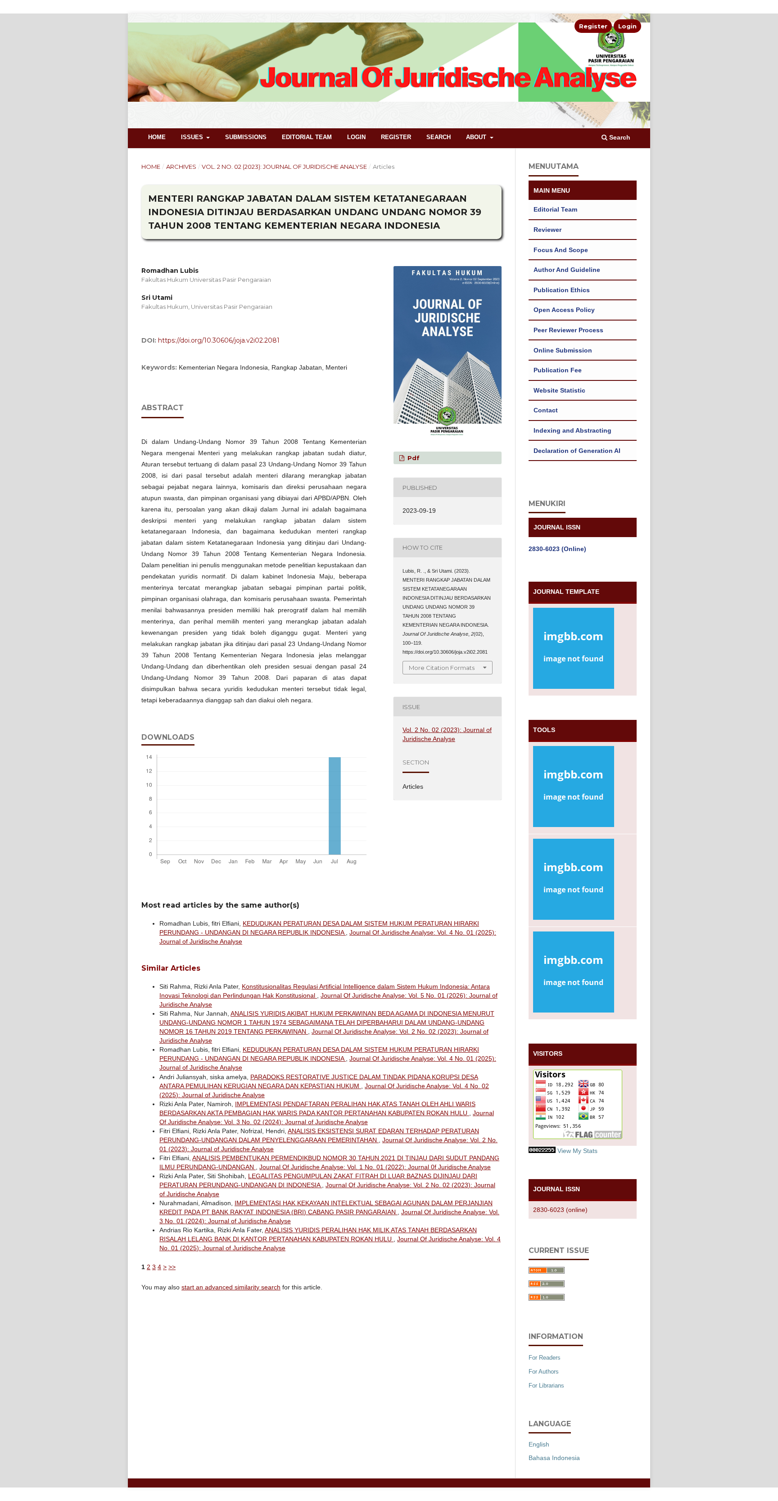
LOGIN (356, 137)
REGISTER (396, 137)
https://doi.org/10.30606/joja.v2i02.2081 (219, 340)
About (477, 137)
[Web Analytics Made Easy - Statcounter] (542, 1150)
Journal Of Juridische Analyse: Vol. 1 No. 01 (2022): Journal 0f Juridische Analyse (375, 1167)
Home (157, 137)
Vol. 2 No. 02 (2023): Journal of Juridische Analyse (284, 166)
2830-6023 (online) (560, 1209)
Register (593, 26)
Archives (181, 166)
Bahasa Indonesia (554, 1457)
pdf (413, 457)
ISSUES (193, 137)
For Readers (545, 1357)
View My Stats (577, 1150)
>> (172, 1266)
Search (438, 137)
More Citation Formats (442, 667)
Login (627, 26)
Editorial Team (307, 137)
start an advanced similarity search (230, 1287)
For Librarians (546, 1385)
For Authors (544, 1371)
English (539, 1444)
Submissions (246, 137)
